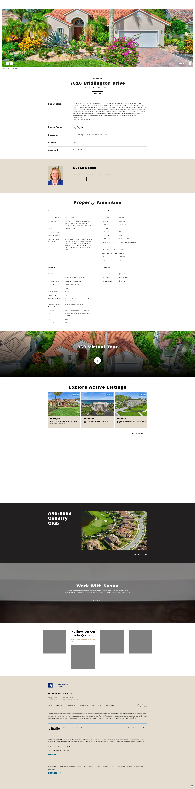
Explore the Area (140, 554)
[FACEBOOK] (133, 705)
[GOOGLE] (145, 705)
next (11, 63)
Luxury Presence (93, 728)
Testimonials (96, 706)
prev (7, 63)
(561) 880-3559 (89, 174)
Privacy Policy (142, 728)
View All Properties (138, 433)
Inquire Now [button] (97, 93)
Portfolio (71, 706)
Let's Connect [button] (97, 600)
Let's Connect (109, 706)
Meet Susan (60, 706)
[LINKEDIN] (141, 705)
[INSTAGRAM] (137, 705)
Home (50, 706)
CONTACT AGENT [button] (80, 179)
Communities (84, 706)
